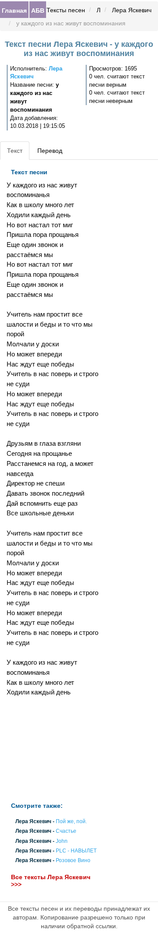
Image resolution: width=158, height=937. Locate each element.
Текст (14, 150)
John (62, 841)
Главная (14, 10)
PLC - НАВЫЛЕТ (76, 851)
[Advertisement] (53, 749)
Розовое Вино (73, 860)
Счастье (66, 831)
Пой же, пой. (71, 822)
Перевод (49, 150)
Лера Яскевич (131, 10)
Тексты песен (66, 10)
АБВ (37, 10)
